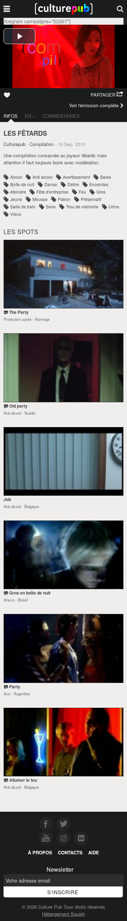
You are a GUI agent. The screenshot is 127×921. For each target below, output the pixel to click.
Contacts (70, 852)
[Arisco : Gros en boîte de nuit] (63, 554)
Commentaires (61, 115)
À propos (40, 852)
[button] (107, 95)
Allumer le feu (23, 780)
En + (30, 115)
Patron (64, 199)
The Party (19, 312)
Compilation (42, 144)
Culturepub (14, 144)
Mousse (40, 199)
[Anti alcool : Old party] (63, 367)
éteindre (18, 192)
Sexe (51, 206)
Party (14, 686)
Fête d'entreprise (52, 192)
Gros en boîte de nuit (29, 593)
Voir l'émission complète (94, 105)
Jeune (16, 199)
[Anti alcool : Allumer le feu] (63, 742)
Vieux (15, 214)
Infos (11, 115)
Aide (93, 852)
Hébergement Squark (63, 913)
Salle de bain (23, 206)
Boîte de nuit (22, 184)
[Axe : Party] (63, 648)
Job (7, 499)
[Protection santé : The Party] (63, 274)
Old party (18, 406)
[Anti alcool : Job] (63, 461)
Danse (50, 184)
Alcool (16, 177)
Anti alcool (42, 177)
